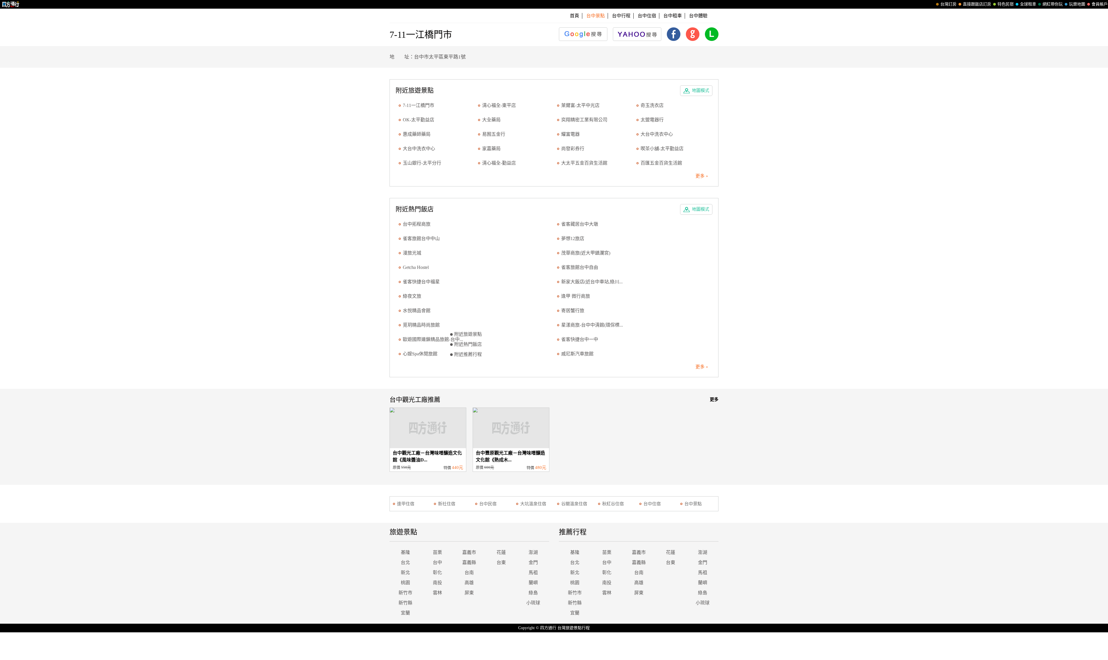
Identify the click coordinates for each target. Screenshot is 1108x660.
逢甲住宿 (405, 503)
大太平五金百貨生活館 (584, 163)
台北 (405, 562)
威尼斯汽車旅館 (577, 353)
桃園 (405, 582)
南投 (437, 582)
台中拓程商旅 (417, 224)
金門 (533, 562)
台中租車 (672, 15)
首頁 (574, 15)
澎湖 (533, 552)
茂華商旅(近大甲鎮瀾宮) (585, 252)
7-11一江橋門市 (418, 105)
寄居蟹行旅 (572, 310)
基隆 (405, 552)
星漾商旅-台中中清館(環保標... (592, 325)
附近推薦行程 (468, 354)
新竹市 (405, 592)
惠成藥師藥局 (417, 134)
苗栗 (437, 552)
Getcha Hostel (416, 267)
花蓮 (501, 552)
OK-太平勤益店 (418, 119)
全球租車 (1028, 4)
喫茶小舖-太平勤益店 (662, 148)
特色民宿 (1005, 4)
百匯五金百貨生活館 (661, 163)
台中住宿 (647, 15)
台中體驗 (698, 15)
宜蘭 (405, 612)
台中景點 (693, 503)
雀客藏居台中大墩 (579, 224)
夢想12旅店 (572, 238)
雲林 (437, 592)
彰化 (437, 572)
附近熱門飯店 (468, 344)
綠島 (533, 592)
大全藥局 (491, 119)
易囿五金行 (493, 134)
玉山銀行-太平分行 (422, 163)
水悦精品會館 (417, 310)
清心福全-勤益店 (499, 163)
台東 (501, 562)
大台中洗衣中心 (657, 134)
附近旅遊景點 (468, 334)
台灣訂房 (948, 4)
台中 (437, 562)
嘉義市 (469, 552)
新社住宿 (446, 503)
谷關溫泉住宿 (574, 503)
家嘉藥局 (491, 148)
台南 (469, 572)
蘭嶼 (533, 582)
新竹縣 (405, 602)
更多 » (701, 176)
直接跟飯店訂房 (977, 4)
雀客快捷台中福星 (421, 281)
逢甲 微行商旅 (575, 296)
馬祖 (533, 572)
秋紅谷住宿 (613, 503)
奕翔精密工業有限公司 (584, 119)
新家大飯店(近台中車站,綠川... (592, 281)
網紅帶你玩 (1053, 4)
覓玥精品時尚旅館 (421, 325)
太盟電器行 (652, 119)
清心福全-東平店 (499, 105)
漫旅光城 (412, 252)
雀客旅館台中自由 (579, 267)
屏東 (469, 592)
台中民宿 (488, 503)
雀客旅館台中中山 (421, 238)
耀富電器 (570, 134)
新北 (405, 572)
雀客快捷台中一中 (579, 339)
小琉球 (533, 602)
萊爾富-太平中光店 (580, 105)
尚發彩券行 (572, 148)
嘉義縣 (469, 562)
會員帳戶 (1100, 4)
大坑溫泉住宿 (533, 503)
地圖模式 (700, 90)
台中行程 (621, 15)
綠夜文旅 (412, 296)
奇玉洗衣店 (652, 105)
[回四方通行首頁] (11, 4)
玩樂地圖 (1077, 4)
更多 (714, 399)
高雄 (469, 582)
